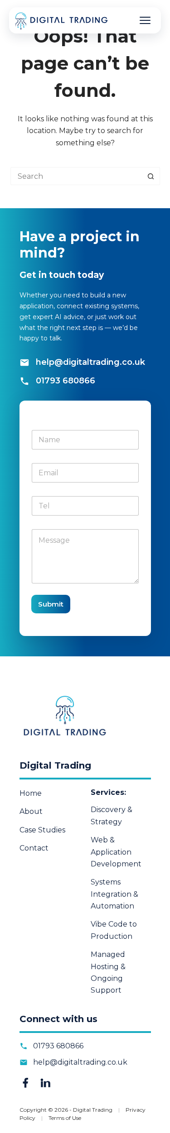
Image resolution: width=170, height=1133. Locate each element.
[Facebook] (25, 1083)
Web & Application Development (116, 852)
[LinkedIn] (45, 1083)
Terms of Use (65, 1117)
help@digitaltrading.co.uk (90, 362)
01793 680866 (65, 381)
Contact (34, 848)
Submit (50, 604)
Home (30, 793)
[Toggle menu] (145, 20)
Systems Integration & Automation (114, 894)
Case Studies (42, 830)
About (31, 811)
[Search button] (151, 176)
